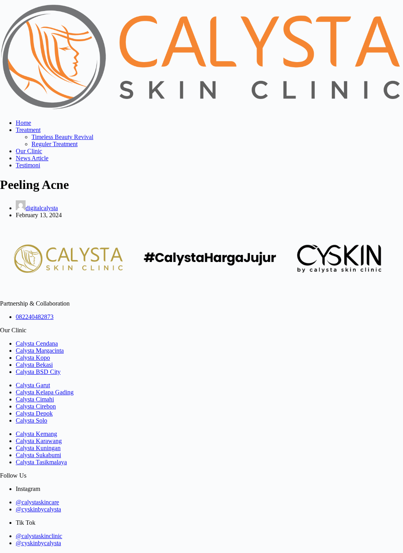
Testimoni (28, 165)
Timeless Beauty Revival (62, 137)
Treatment (28, 129)
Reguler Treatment (54, 144)
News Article (32, 158)
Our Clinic (29, 151)
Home (23, 122)
